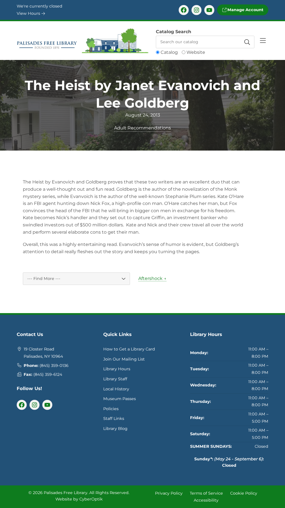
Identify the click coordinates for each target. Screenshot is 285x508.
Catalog (169, 52)
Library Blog (115, 428)
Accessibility (206, 500)
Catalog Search (173, 31)
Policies (111, 408)
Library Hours (116, 368)
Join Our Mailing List (124, 359)
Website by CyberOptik (79, 499)
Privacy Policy (169, 492)
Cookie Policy (243, 492)
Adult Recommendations (142, 127)
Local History (116, 388)
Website (195, 52)
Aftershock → (152, 278)
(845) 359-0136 (54, 365)
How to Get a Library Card (129, 349)
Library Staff (115, 378)
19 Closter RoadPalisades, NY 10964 (43, 353)
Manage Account (244, 9)
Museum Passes (119, 398)
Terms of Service (206, 492)
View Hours (29, 13)
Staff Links (113, 418)
